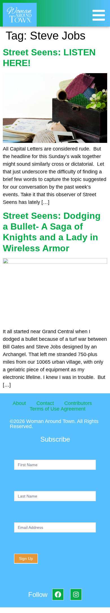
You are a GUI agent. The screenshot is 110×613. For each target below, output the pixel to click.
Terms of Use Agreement (57, 409)
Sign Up (26, 558)
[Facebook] (58, 594)
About (19, 403)
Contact (45, 403)
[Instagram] (76, 594)
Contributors (78, 403)
